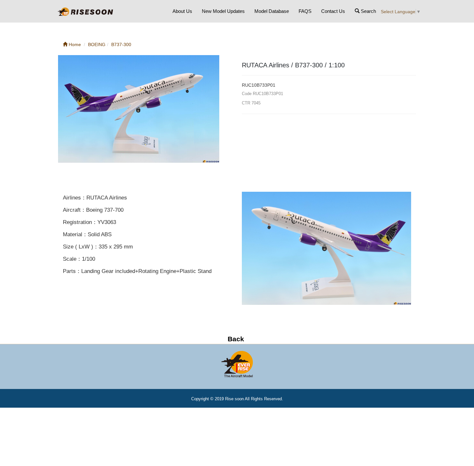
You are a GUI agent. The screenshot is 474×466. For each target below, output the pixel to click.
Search (368, 11)
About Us (182, 11)
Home (74, 44)
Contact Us (333, 11)
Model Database (271, 11)
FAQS (305, 11)
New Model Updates (223, 11)
